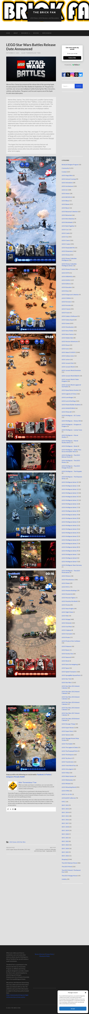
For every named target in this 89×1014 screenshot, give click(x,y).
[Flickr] (15, 809)
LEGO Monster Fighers (69, 597)
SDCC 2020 (65, 834)
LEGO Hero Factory (68, 334)
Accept (73, 1008)
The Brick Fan (44, 12)
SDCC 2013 (65, 809)
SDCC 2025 (65, 852)
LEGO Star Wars (21, 842)
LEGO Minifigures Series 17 (70, 507)
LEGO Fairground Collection (70, 294)
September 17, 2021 (12, 53)
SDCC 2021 (65, 837)
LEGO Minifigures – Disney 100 (71, 421)
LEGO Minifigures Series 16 (70, 504)
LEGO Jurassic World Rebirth (70, 376)
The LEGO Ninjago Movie (69, 875)
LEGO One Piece (67, 626)
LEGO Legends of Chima (69, 394)
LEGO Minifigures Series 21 (70, 522)
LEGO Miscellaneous (68, 579)
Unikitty (64, 879)
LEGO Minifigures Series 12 (70, 489)
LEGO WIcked (66, 783)
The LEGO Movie (67, 866)
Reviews (36, 33)
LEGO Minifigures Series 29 (70, 551)
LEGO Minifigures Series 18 (70, 511)
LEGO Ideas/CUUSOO (68, 352)
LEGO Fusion (66, 312)
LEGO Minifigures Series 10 (70, 482)
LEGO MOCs (66, 587)
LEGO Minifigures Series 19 (70, 514)
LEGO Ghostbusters (68, 327)
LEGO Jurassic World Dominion (71, 370)
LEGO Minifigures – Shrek (69, 446)
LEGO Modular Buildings (69, 590)
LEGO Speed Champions (69, 671)
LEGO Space (65, 668)
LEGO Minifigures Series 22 (70, 525)
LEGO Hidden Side (67, 338)
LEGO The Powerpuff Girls (70, 751)
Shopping (64, 859)
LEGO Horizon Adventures (70, 341)
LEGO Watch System (68, 776)
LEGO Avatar (66, 193)
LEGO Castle (65, 233)
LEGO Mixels (66, 583)
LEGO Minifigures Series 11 (70, 486)
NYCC (63, 801)
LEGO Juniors (66, 359)
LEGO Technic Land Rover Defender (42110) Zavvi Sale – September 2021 (45, 849)
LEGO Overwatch (67, 634)
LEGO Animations (67, 182)
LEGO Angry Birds (67, 175)
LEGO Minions (66, 576)
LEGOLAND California (68, 798)
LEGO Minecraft (67, 412)
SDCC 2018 (65, 827)
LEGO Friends (66, 309)
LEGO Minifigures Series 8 (69, 558)
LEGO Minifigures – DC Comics (71, 415)
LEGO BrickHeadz (67, 222)
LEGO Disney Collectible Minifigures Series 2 (69, 264)
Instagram (9, 777)
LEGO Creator (66, 244)
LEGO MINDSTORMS (68, 408)
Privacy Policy (49, 954)
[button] (85, 992)
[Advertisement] (31, 691)
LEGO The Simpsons (68, 754)
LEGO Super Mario (67, 731)
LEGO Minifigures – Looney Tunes (72, 430)
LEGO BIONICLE (67, 197)
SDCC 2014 (65, 812)
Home (8, 33)
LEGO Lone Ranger (67, 397)
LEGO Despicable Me (68, 247)
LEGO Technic (66, 735)
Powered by (68, 64)
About (16, 33)
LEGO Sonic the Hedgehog (70, 664)
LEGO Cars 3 (65, 229)
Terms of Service (39, 954)
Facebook (40, 774)
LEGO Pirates (66, 637)
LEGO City (65, 237)
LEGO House (66, 345)
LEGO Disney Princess (68, 269)
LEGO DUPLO (66, 280)
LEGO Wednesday (67, 780)
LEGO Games (12, 842)
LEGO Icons (65, 348)
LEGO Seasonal (66, 657)
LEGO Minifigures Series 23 (70, 529)
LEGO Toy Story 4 (67, 758)
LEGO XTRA (65, 790)
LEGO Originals (66, 630)
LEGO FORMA (66, 298)
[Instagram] (13, 809)
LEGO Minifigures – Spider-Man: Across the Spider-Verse (71, 450)
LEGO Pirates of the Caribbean (71, 641)
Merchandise (47, 33)
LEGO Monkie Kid (67, 594)
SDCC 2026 (65, 856)
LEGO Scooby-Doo (67, 653)
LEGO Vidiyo (66, 772)
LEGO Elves (65, 291)
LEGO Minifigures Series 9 (69, 561)
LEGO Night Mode (67, 612)
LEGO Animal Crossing (68, 179)
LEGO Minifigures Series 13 (70, 493)
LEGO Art (65, 190)
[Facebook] (8, 809)
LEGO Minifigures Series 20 (70, 518)
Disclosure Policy (44, 956)
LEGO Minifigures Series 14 (70, 496)
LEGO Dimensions (67, 251)
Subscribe (72, 58)
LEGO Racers (66, 650)
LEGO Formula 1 (67, 301)
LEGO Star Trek (66, 679)
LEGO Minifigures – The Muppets (72, 471)
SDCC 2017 (65, 823)
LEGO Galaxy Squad (68, 320)
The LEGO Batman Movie (69, 863)
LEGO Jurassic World (68, 367)
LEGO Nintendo (66, 623)
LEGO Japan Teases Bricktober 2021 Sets (18, 848)
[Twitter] (10, 809)
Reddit (22, 777)
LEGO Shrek (65, 661)
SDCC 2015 (65, 816)
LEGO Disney (66, 255)
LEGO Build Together (68, 226)
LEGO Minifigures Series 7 (69, 554)
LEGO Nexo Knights (68, 608)
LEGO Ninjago (66, 619)
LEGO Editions (66, 283)
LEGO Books (65, 204)
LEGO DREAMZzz (67, 276)
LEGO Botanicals (67, 215)
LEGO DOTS (65, 273)
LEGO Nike (65, 615)
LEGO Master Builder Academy (71, 404)
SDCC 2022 (65, 841)
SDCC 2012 (65, 805)
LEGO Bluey (65, 200)
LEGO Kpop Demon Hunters (70, 390)
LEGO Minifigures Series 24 (70, 532)
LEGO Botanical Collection (70, 211)
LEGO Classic (66, 240)
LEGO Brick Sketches (68, 218)
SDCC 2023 (65, 845)
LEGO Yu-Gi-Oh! (67, 794)
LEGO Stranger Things (68, 724)
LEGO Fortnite (66, 305)
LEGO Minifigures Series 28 (70, 547)
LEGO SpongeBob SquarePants (71, 675)
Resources (25, 33)
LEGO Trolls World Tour (69, 765)
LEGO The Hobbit (67, 744)
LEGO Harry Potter (67, 330)
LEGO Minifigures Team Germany (72, 565)
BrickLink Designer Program (70, 164)
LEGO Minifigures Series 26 (70, 540)
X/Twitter (47, 774)
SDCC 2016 (65, 819)
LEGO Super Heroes (68, 727)
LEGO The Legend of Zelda (70, 747)
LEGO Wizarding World (69, 787)
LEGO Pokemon (66, 646)
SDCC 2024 (65, 848)
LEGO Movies (66, 605)
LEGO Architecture (67, 186)
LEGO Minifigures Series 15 (70, 500)
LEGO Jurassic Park (67, 363)
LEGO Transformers (68, 762)
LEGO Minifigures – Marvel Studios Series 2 (70, 441)
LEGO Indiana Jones (68, 356)
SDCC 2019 (65, 830)
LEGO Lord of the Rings (69, 401)
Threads (16, 777)
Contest (64, 172)
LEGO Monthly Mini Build (69, 601)
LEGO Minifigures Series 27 (70, 543)
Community (65, 168)
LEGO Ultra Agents (67, 769)
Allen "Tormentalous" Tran (31, 53)
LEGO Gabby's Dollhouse (69, 316)
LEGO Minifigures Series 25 (70, 536)
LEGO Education (67, 287)
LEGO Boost (65, 208)
